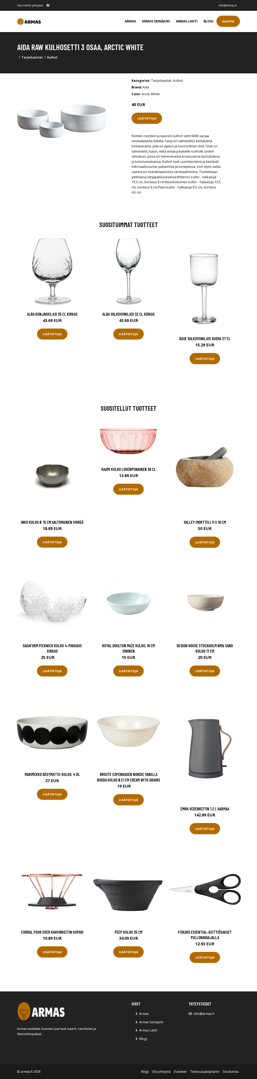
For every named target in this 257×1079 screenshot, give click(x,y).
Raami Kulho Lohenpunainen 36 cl (128, 469)
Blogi (208, 21)
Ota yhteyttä (161, 1071)
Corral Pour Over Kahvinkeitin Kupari (52, 931)
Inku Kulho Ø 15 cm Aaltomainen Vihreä (52, 522)
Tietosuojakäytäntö (205, 1071)
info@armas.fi (228, 5)
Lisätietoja (146, 118)
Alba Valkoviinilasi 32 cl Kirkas (128, 314)
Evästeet (180, 1071)
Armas (130, 21)
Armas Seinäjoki (156, 21)
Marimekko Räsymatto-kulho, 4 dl (52, 774)
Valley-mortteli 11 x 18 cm (205, 522)
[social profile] (48, 5)
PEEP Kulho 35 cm (128, 931)
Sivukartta (230, 1071)
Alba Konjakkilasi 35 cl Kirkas (52, 314)
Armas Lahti (187, 21)
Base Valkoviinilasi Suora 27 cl (204, 338)
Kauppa (228, 21)
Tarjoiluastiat (32, 57)
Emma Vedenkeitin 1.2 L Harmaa (205, 808)
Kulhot (52, 57)
